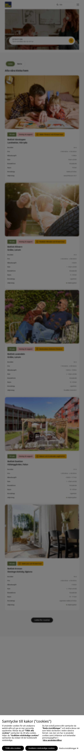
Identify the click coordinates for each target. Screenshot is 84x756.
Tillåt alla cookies (13, 748)
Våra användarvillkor (52, 740)
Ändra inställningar (67, 748)
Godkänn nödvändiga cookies (41, 748)
